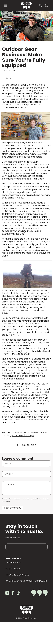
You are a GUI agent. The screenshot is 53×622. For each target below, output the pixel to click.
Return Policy (12, 568)
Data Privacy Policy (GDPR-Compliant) (26, 581)
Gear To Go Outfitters (35, 432)
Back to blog (28, 445)
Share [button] (8, 78)
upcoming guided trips (22, 435)
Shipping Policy (13, 562)
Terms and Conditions (17, 574)
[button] (5, 5)
